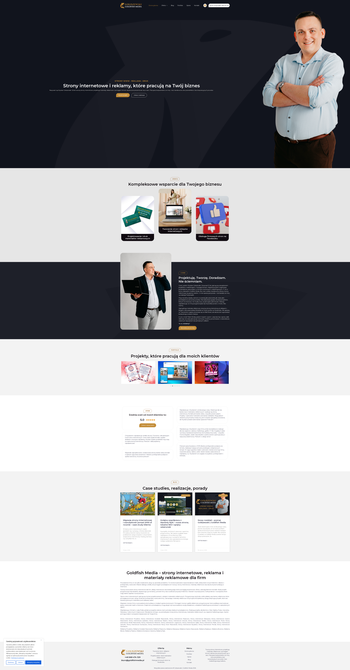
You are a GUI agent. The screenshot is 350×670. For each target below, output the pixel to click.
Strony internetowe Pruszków (130, 619)
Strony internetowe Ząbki (190, 622)
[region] (24, 652)
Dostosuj (11, 662)
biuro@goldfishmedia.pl (132, 660)
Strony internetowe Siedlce (197, 621)
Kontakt (196, 5)
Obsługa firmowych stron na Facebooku (212, 237)
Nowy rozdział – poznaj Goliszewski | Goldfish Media (212, 521)
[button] (166, 5)
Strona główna (153, 5)
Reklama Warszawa (173, 629)
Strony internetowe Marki (208, 622)
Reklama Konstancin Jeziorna (146, 631)
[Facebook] (205, 5)
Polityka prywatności (17, 658)
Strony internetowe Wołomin (150, 622)
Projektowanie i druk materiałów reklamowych (137, 237)
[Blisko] (42, 640)
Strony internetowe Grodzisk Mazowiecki (154, 619)
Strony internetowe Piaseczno (179, 619)
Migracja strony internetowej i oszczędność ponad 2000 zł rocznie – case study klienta (137, 522)
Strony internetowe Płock (215, 621)
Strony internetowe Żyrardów (138, 621)
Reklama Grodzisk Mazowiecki (143, 629)
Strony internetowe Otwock (178, 621)
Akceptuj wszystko (33, 662)
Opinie (188, 5)
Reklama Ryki (160, 631)
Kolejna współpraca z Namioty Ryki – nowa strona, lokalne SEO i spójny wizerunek (174, 523)
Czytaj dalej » (128, 543)
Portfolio (180, 5)
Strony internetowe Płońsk (207, 624)
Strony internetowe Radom (158, 621)
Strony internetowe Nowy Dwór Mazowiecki (162, 624)
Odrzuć (20, 662)
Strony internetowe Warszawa (200, 619)
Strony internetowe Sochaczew (137, 624)
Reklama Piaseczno (159, 629)
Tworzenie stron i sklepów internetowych (175, 230)
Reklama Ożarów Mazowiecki (189, 629)
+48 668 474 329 (132, 657)
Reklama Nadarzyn (205, 629)
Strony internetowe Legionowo (171, 622)
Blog (172, 5)
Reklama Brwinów (217, 629)
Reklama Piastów (130, 631)
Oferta (164, 5)
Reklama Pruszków (126, 629)
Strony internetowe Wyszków (188, 624)
